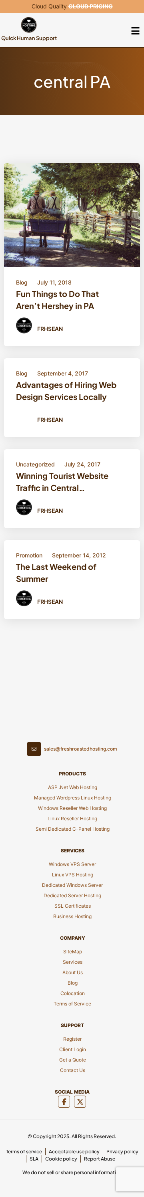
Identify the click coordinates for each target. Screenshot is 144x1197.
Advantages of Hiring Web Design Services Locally (66, 390)
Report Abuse (99, 1159)
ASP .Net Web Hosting (72, 787)
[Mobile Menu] (135, 30)
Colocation (72, 993)
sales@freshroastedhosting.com (80, 749)
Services (72, 962)
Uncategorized (35, 464)
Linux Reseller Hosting (72, 818)
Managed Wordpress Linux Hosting (72, 798)
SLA (34, 1159)
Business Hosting (72, 916)
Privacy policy (122, 1152)
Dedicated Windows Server (72, 885)
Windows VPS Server (72, 864)
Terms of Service (72, 1004)
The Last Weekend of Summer (56, 572)
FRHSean (50, 328)
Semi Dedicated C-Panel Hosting (73, 829)
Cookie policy (61, 1159)
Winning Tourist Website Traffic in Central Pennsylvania (62, 482)
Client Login (72, 1049)
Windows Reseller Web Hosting (72, 808)
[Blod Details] (72, 214)
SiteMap (72, 952)
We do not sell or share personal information (72, 1172)
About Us (72, 972)
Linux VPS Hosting (72, 875)
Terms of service (24, 1152)
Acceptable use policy (74, 1152)
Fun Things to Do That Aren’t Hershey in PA (57, 300)
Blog (22, 282)
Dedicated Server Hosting (72, 895)
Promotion (29, 555)
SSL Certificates (72, 906)
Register (72, 1039)
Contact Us (72, 1070)
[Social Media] (64, 1102)
